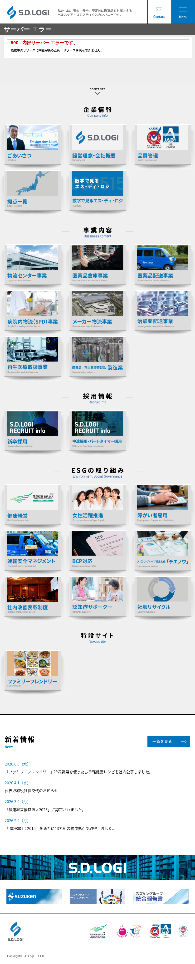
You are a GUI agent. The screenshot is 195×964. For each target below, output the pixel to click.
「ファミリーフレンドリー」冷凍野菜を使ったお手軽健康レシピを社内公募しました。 (79, 772)
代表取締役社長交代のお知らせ (31, 790)
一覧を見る (162, 741)
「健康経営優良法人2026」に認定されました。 (45, 809)
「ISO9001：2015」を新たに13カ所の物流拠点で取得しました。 (60, 828)
